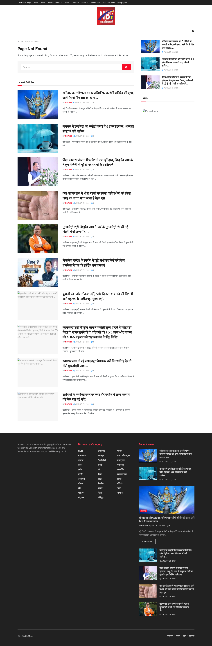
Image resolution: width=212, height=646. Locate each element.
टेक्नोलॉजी (102, 460)
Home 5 (75, 2)
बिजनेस (101, 483)
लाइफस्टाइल (122, 474)
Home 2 (50, 2)
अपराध (80, 460)
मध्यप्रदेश (121, 460)
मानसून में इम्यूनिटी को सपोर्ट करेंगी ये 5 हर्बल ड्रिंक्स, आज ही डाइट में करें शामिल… (98, 129)
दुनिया (100, 464)
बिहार (100, 492)
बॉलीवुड (101, 497)
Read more (147, 541)
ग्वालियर (81, 492)
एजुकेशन (81, 478)
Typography (122, 2)
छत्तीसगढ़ (101, 450)
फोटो (99, 478)
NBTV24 (68, 102)
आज (79, 464)
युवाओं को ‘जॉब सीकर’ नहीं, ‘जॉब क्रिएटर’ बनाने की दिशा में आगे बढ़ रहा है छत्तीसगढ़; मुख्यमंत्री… (98, 296)
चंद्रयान (81, 497)
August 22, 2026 (82, 102)
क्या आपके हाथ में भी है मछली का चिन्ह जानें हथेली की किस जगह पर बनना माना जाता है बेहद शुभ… (97, 195)
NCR (80, 450)
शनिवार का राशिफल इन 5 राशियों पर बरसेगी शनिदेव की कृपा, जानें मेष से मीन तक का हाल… (98, 95)
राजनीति (120, 469)
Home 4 (67, 2)
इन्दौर (80, 469)
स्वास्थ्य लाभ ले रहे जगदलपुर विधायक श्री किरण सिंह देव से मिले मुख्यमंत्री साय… (97, 363)
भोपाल (119, 450)
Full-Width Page (24, 2)
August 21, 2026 (82, 136)
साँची (119, 488)
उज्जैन (80, 474)
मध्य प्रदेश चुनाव (123, 455)
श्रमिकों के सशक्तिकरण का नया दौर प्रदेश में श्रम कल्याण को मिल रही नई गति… (96, 397)
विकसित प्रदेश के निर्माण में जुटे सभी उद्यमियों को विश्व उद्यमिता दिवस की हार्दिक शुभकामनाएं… (94, 262)
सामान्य (120, 492)
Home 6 (84, 2)
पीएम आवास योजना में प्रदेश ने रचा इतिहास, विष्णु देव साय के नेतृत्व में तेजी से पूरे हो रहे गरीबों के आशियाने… (98, 162)
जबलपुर (101, 455)
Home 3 (58, 2)
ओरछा (80, 483)
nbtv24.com (29, 636)
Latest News (95, 2)
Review (82, 455)
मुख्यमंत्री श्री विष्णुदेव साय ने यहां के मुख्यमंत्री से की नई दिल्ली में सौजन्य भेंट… (95, 229)
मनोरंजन (120, 464)
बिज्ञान (100, 488)
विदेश (119, 478)
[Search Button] (126, 67)
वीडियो (119, 483)
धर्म (99, 469)
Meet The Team (108, 2)
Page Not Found (32, 41)
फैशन (100, 474)
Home (35, 2)
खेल (79, 488)
